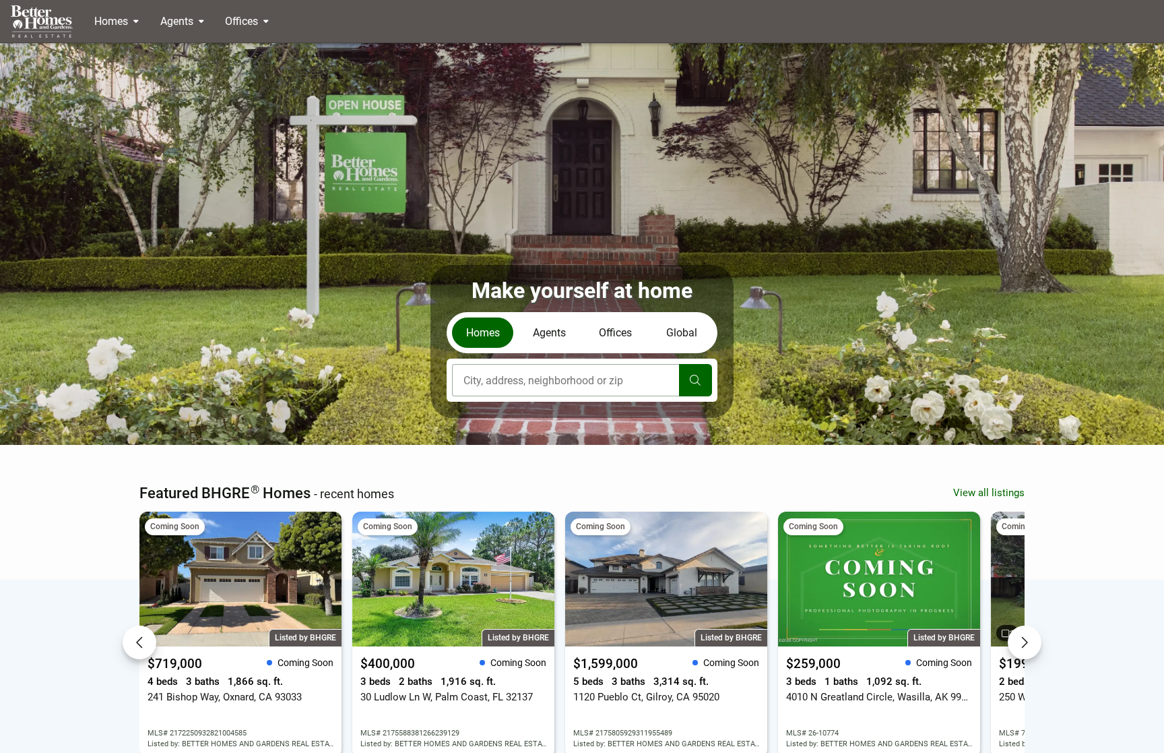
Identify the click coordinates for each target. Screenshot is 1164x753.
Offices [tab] (615, 332)
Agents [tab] (549, 332)
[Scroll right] (1024, 642)
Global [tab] (681, 332)
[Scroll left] (139, 642)
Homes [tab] (483, 332)
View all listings (989, 493)
